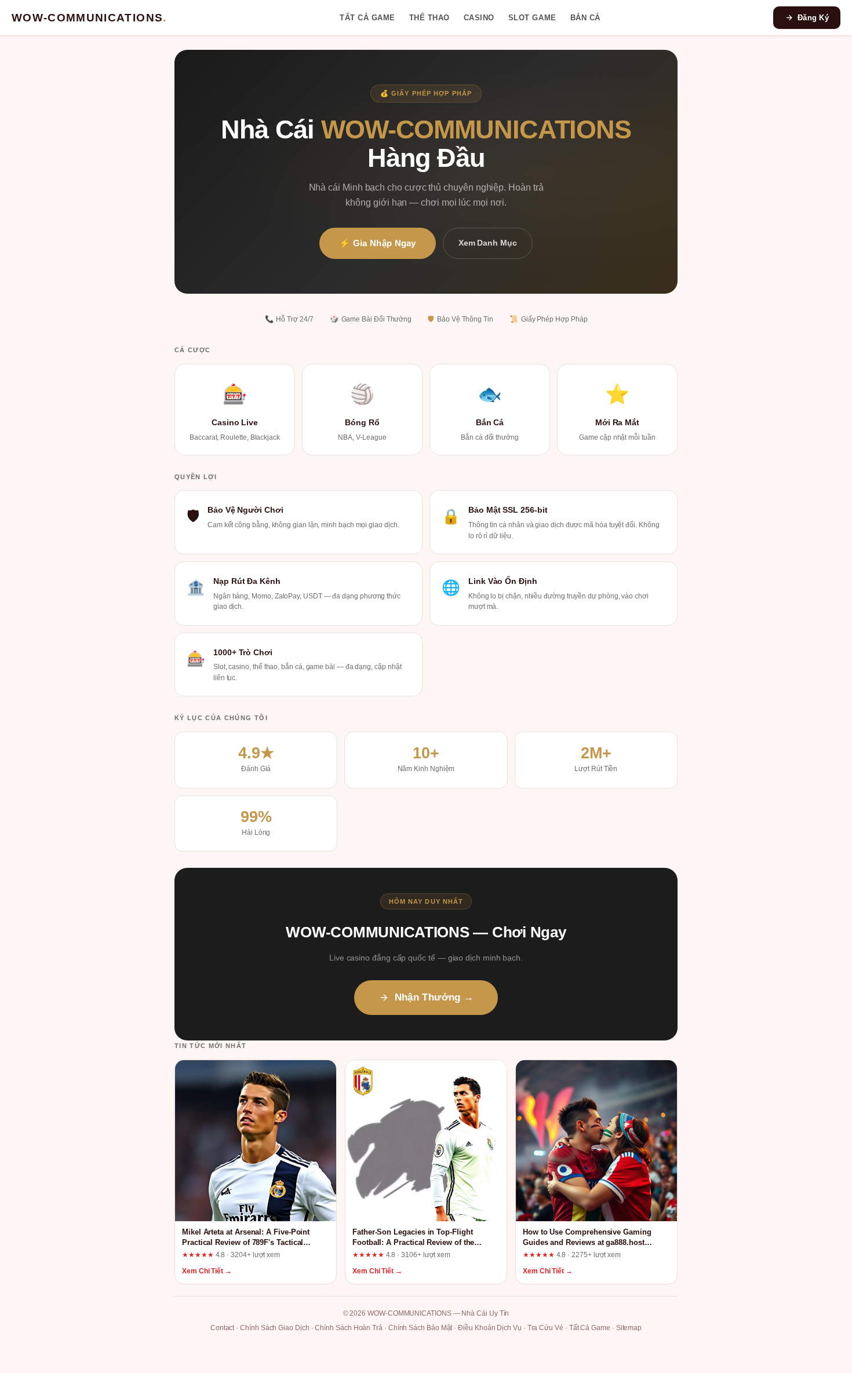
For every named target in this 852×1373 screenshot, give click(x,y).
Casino (479, 17)
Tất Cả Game (367, 17)
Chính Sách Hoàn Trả (349, 1328)
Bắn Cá (585, 17)
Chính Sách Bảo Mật (420, 1328)
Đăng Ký (813, 17)
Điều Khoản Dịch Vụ (490, 1328)
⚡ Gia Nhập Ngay (377, 243)
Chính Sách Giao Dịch (275, 1328)
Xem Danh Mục (487, 242)
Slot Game (532, 17)
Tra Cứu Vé (545, 1328)
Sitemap (629, 1328)
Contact (222, 1328)
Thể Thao (429, 17)
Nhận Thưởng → (434, 997)
